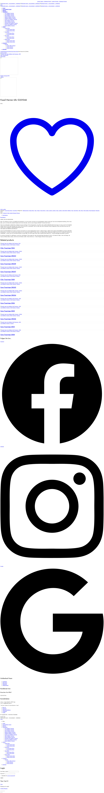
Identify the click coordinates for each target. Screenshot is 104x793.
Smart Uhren (76, 210)
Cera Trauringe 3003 (7, 327)
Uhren (6, 51)
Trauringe (17, 244)
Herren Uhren (42, 210)
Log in (2, 777)
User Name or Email (4, 771)
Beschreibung (5, 215)
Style (79, 210)
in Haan (47, 210)
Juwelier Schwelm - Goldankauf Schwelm (59, 1)
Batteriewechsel (25, 210)
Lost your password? (11, 775)
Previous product (3, 52)
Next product (2, 56)
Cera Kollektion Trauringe (5, 252)
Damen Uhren (31, 210)
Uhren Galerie (86, 210)
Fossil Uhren (9, 51)
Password (2, 773)
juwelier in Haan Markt (63, 210)
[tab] (53, 215)
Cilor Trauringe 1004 (7, 248)
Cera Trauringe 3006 (7, 303)
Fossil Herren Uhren (14, 51)
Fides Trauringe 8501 (4, 55)
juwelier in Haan (55, 210)
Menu (1, 4)
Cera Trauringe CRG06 (8, 319)
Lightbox (2, 77)
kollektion (69, 210)
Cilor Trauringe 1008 (7, 279)
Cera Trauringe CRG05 (8, 287)
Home (1, 51)
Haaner (38, 210)
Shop (4, 51)
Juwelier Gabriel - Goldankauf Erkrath (44, 1)
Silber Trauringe (13, 252)
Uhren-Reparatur (92, 210)
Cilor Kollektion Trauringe (4, 244)
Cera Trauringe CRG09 (8, 264)
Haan (36, 210)
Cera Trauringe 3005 (7, 311)
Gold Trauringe (12, 244)
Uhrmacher (97, 210)
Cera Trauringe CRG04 (8, 295)
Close (1, 719)
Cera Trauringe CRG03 (8, 256)
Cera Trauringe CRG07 (8, 272)
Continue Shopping (3, 788)
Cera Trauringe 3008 (7, 335)
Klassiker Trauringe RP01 (5, 75)
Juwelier (50, 210)
